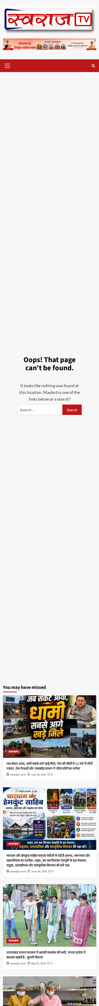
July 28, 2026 (38, 775)
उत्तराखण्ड (13, 752)
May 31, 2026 (38, 963)
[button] (7, 65)
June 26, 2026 (39, 871)
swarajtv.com (18, 775)
